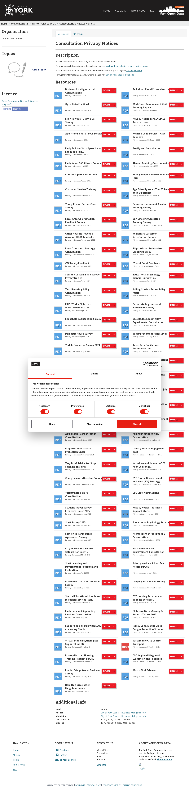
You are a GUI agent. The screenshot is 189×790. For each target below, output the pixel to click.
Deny (52, 424)
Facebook (64, 750)
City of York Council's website (120, 74)
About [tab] (139, 373)
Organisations (19, 23)
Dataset (64, 34)
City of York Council (44, 23)
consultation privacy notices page (126, 66)
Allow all (136, 424)
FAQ (152, 10)
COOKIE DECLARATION (111, 785)
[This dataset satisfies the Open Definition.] (24, 109)
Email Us (101, 764)
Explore (106, 90)
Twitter (63, 754)
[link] (86, 93)
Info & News (138, 10)
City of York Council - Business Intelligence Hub (123, 712)
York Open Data (134, 70)
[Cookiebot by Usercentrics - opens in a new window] (145, 364)
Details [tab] (94, 373)
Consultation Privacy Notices (77, 23)
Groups (79, 34)
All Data (120, 10)
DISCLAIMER (80, 785)
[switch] (78, 411)
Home (106, 10)
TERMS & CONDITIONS (132, 785)
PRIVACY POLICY (94, 785)
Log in (142, 768)
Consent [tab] (50, 374)
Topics (16, 759)
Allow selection (95, 424)
